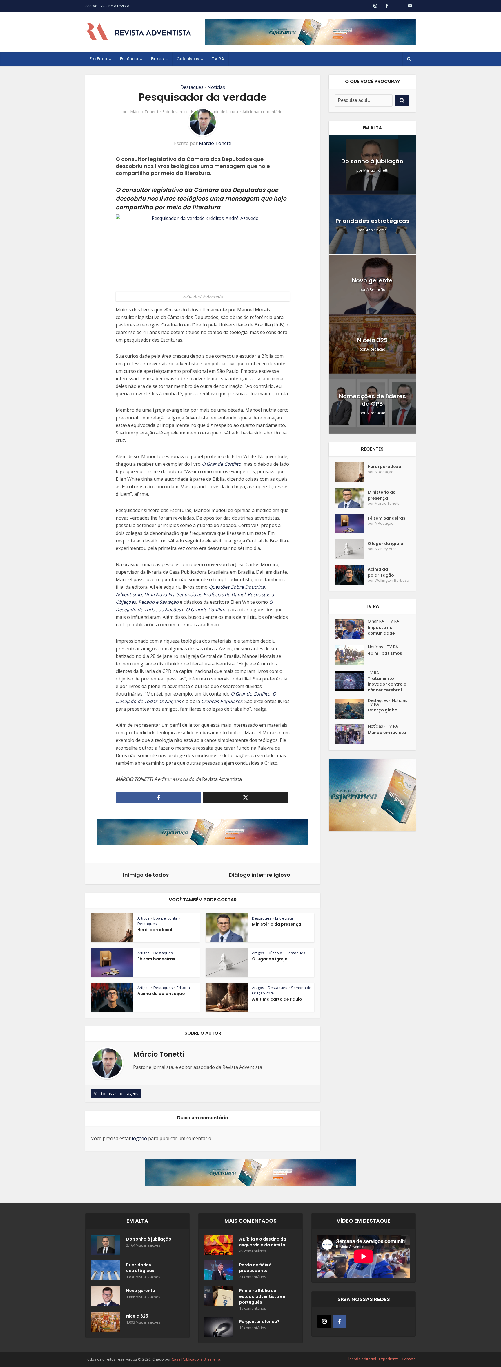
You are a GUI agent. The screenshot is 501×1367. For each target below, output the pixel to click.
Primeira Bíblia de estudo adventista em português (263, 1296)
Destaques (192, 87)
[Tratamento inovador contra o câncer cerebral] (351, 681)
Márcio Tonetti (144, 111)
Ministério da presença (276, 924)
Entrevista (284, 918)
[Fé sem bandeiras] (351, 524)
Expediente (389, 1359)
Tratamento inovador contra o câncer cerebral (387, 684)
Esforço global (383, 710)
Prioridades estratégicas (372, 221)
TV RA (218, 59)
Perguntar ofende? (259, 1321)
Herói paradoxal (154, 930)
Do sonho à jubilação (372, 161)
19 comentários (252, 1308)
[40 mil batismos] (351, 655)
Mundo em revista (387, 732)
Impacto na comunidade (381, 630)
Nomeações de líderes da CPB (372, 400)
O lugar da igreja (270, 959)
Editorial (184, 987)
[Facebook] (339, 1321)
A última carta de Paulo (277, 999)
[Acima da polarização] (351, 575)
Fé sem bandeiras (156, 959)
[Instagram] (324, 1321)
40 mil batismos (385, 653)
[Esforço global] (351, 709)
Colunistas (188, 59)
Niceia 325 (372, 340)
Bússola (275, 952)
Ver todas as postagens (116, 1093)
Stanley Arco (376, 229)
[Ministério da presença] (351, 498)
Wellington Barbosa (392, 580)
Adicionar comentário (262, 111)
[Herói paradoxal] (351, 472)
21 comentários (252, 1276)
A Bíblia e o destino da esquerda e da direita (262, 1242)
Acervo (91, 5)
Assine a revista (115, 5)
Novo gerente (372, 280)
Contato (409, 1359)
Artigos (143, 918)
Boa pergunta (165, 918)
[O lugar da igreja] (351, 549)
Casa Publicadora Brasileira (196, 1359)
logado (139, 1138)
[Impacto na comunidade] (351, 629)
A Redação (375, 289)
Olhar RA (376, 621)
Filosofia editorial (361, 1359)
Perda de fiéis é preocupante (255, 1268)
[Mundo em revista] (351, 734)
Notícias (216, 87)
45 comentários (252, 1251)
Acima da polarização (161, 994)
